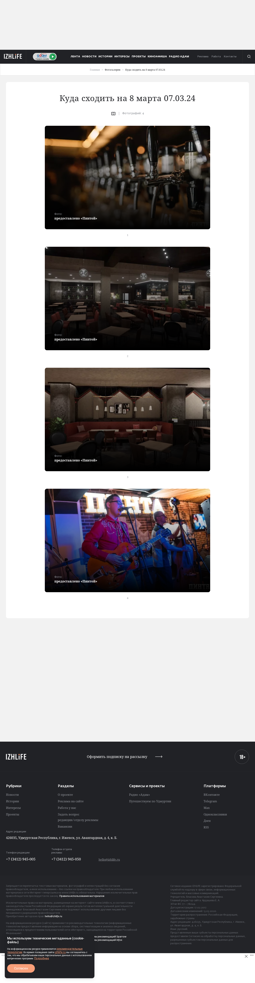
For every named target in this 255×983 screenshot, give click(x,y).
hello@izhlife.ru (109, 859)
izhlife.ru (60, 952)
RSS (206, 827)
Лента (75, 56)
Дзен (207, 821)
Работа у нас (67, 808)
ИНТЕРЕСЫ (121, 56)
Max (207, 808)
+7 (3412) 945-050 (66, 859)
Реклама (202, 56)
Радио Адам (179, 56)
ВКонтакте (212, 795)
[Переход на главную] (13, 56)
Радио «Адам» (139, 795)
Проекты (12, 814)
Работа (216, 56)
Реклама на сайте (71, 801)
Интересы (13, 808)
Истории (12, 801)
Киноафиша (157, 56)
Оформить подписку (117, 756)
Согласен (21, 968)
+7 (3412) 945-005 (20, 859)
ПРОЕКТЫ (139, 56)
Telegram (210, 801)
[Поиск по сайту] (248, 56)
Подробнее (41, 958)
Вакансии (65, 826)
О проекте (65, 795)
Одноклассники (215, 814)
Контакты (230, 56)
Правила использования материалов (81, 896)
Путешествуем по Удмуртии (150, 801)
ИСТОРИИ (105, 56)
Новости (12, 795)
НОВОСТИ (89, 56)
